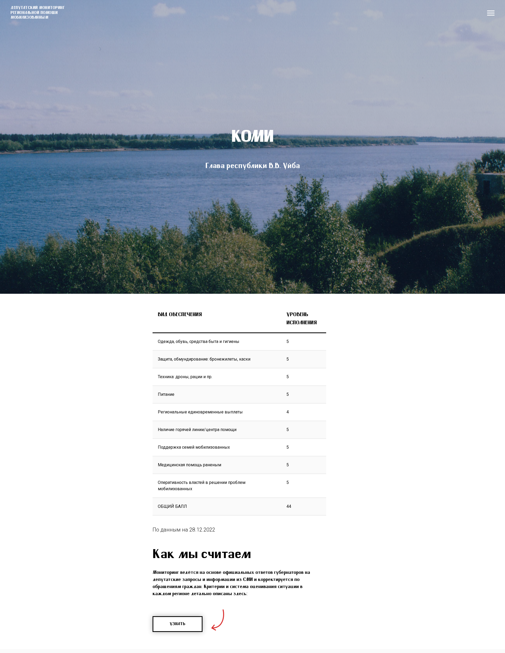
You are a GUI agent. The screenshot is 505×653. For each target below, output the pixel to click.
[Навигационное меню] (490, 13)
